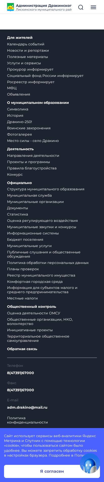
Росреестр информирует (31, 82)
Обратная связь (22, 349)
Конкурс (15, 174)
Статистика (17, 214)
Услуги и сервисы (24, 63)
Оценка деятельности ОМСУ (33, 313)
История (15, 115)
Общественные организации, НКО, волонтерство (40, 321)
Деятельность (20, 149)
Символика (17, 109)
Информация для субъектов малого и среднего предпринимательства (42, 289)
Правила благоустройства (32, 168)
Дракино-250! (19, 121)
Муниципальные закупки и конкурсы (41, 227)
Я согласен (52, 471)
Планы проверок (23, 269)
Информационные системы (33, 233)
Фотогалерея (19, 134)
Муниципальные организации (35, 201)
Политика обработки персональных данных (48, 262)
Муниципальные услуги (29, 246)
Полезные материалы (27, 56)
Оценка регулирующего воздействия (42, 220)
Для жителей (20, 38)
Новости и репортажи (28, 50)
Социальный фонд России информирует (45, 75)
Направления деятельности (33, 155)
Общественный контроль (31, 307)
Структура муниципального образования (45, 189)
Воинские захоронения (28, 128)
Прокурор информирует (30, 69)
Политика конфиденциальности (27, 420)
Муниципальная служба (29, 195)
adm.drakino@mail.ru (27, 407)
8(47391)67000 (20, 373)
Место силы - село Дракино (33, 140)
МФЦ (12, 88)
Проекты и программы (28, 162)
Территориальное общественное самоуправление (38, 338)
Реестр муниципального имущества (41, 275)
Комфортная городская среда (35, 281)
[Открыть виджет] (90, 463)
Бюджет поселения (25, 239)
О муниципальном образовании (38, 103)
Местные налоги (22, 298)
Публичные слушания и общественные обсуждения (44, 254)
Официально (19, 183)
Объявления (18, 94)
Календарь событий (25, 44)
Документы (17, 208)
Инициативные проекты (30, 330)
